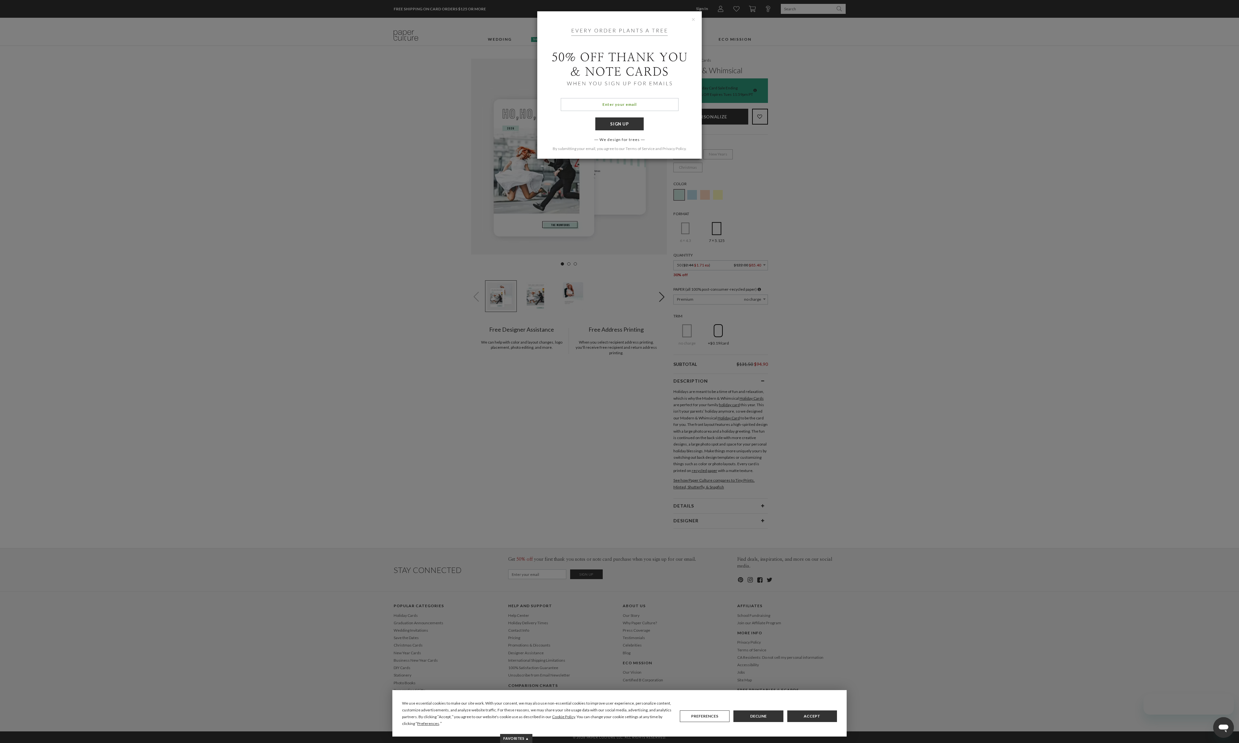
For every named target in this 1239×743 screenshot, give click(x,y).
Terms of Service (640, 148)
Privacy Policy (674, 148)
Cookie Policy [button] (563, 716)
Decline (758, 716)
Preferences (704, 716)
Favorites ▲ (516, 738)
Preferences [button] (428, 723)
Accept (812, 716)
